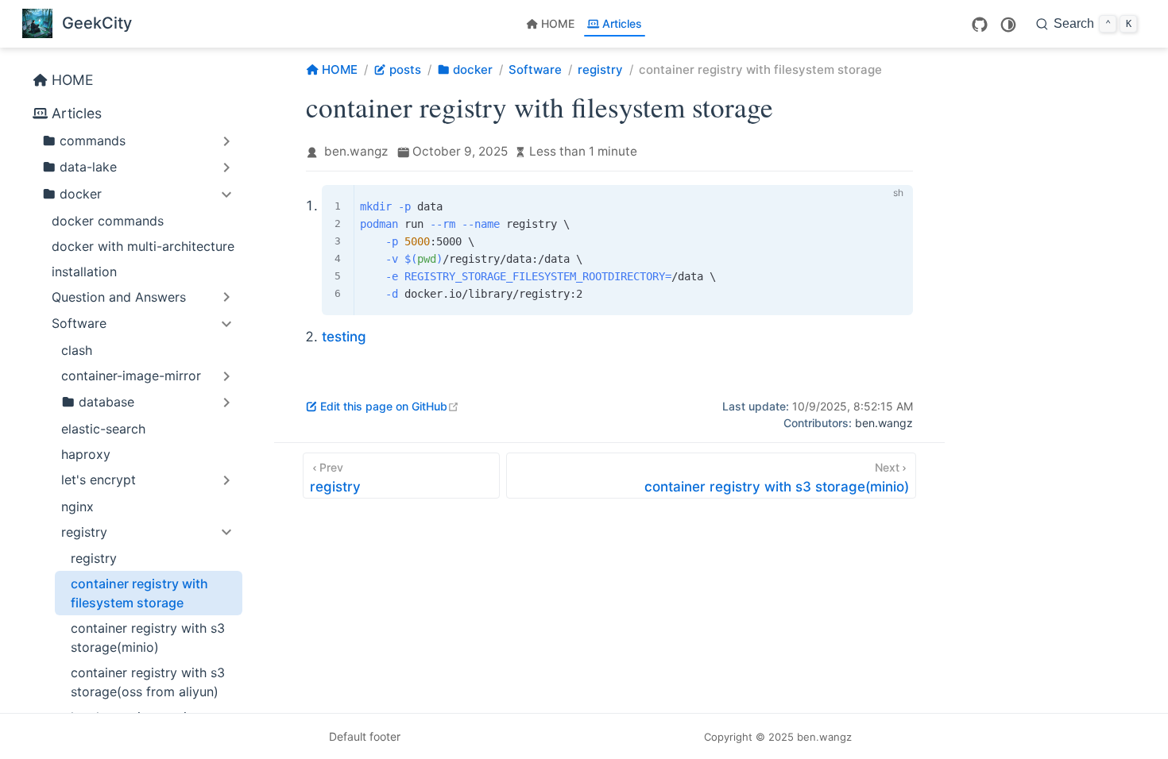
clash (76, 350)
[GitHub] (979, 24)
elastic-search (103, 429)
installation (84, 271)
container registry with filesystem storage (139, 593)
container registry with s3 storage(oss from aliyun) (148, 682)
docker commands (108, 221)
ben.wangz (356, 151)
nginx (77, 506)
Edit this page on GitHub (389, 406)
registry (94, 558)
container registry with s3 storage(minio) (148, 637)
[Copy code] (891, 206)
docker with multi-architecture (143, 246)
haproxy (85, 454)
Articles (622, 23)
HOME (557, 23)
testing (344, 337)
